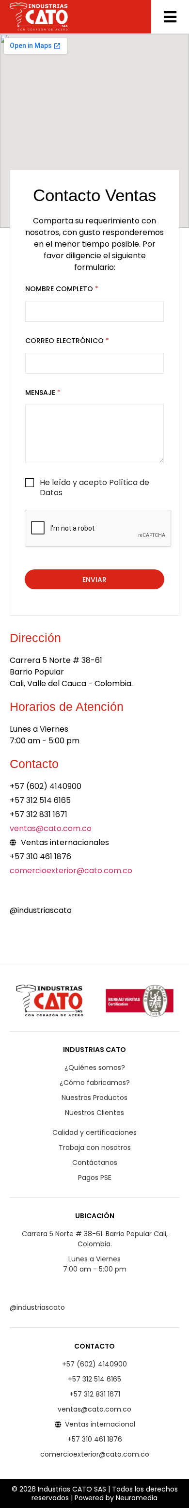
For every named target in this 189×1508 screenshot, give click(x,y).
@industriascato (41, 910)
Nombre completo (61, 289)
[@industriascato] (16, 892)
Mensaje (43, 392)
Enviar (94, 579)
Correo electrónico (67, 341)
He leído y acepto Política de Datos (94, 488)
